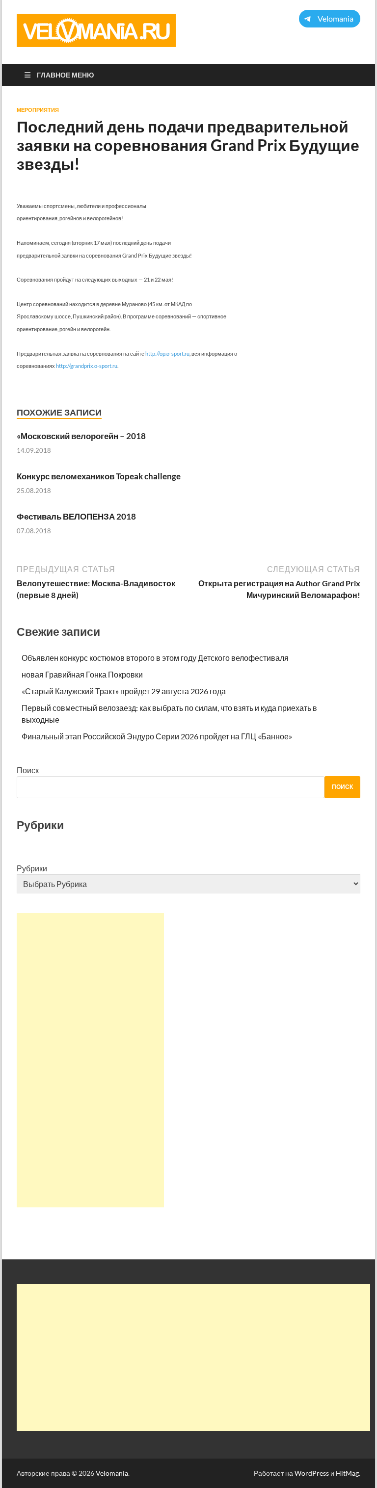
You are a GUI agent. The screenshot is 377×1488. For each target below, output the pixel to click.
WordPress (312, 1473)
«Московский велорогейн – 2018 (81, 436)
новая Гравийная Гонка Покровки (82, 674)
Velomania (112, 1473)
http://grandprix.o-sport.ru (86, 366)
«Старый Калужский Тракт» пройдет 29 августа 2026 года (124, 691)
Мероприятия (38, 109)
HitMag (347, 1473)
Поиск (28, 770)
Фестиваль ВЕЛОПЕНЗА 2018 (76, 516)
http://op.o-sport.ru (167, 353)
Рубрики (32, 868)
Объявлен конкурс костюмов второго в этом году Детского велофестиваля (155, 657)
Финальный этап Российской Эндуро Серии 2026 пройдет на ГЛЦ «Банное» (157, 736)
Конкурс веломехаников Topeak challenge (99, 476)
